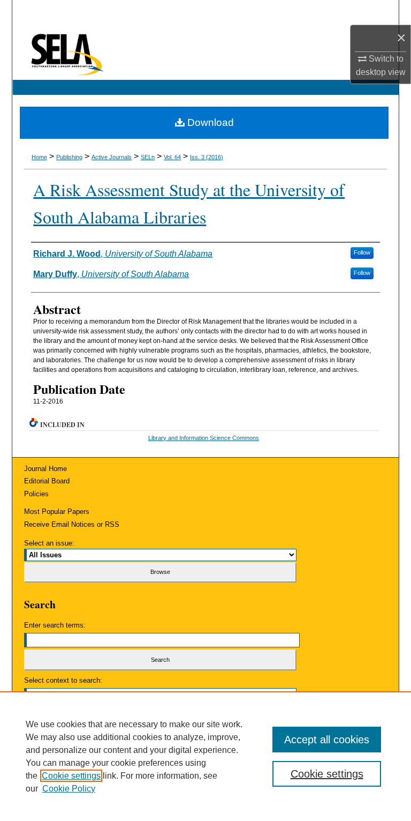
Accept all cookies (326, 739)
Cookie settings (71, 775)
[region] (205, 756)
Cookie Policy (68, 788)
